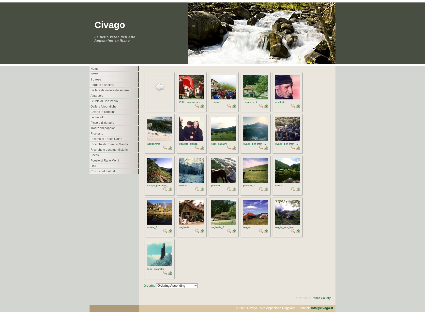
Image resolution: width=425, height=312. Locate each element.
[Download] (202, 107)
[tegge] (255, 223)
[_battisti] (223, 98)
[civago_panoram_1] (255, 140)
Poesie (95, 155)
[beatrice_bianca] (191, 140)
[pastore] (223, 182)
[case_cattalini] (223, 140)
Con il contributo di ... (105, 171)
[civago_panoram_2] (287, 140)
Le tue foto (98, 117)
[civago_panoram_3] (159, 182)
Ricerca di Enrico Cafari (106, 139)
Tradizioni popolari (103, 128)
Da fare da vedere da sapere (110, 90)
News (94, 74)
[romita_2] (159, 223)
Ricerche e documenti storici (109, 149)
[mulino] (191, 182)
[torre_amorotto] (159, 265)
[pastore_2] (255, 182)
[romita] (287, 182)
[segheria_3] (223, 223)
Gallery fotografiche (104, 106)
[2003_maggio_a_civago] (191, 98)
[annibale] (287, 98)
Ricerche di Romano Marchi (109, 144)
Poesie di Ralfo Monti (105, 160)
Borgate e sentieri (102, 85)
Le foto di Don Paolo (104, 101)
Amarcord (97, 95)
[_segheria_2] (255, 98)
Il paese (96, 79)
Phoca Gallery (321, 298)
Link (93, 166)
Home (95, 68)
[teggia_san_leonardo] (287, 223)
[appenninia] (159, 140)
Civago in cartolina (103, 112)
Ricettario (97, 133)
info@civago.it (322, 308)
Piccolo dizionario (102, 122)
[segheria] (191, 223)
